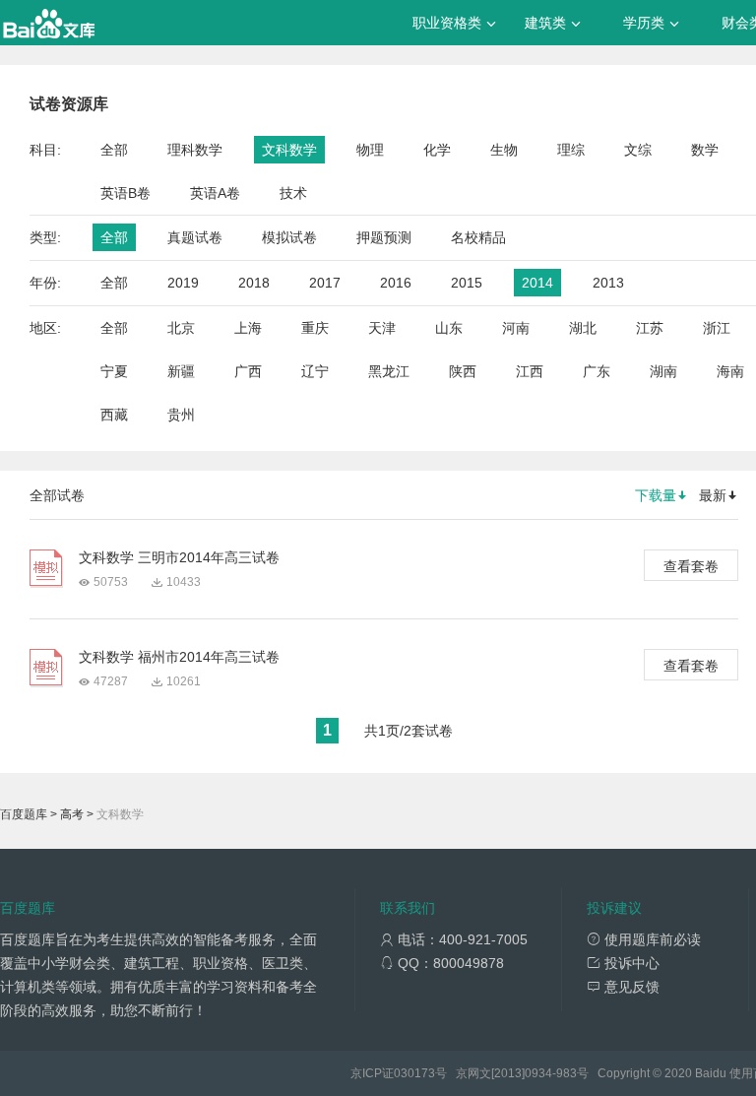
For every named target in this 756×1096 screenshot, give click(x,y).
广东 (596, 371)
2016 (395, 282)
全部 (114, 150)
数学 (705, 150)
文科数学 (289, 150)
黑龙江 (389, 371)
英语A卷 (215, 193)
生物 (504, 150)
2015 (466, 282)
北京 (181, 328)
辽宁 (315, 371)
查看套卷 (691, 566)
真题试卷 (194, 237)
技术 (293, 193)
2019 (183, 282)
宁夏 (114, 371)
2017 (325, 282)
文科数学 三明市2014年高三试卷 (179, 557)
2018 (254, 282)
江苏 (649, 328)
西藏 (114, 414)
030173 (414, 1073)
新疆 (181, 371)
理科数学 (194, 150)
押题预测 (383, 237)
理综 (571, 150)
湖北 (583, 328)
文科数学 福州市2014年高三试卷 (179, 657)
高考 (72, 814)
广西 (248, 371)
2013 (608, 282)
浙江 (716, 328)
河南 (516, 328)
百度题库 (23, 814)
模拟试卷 (289, 237)
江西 (529, 371)
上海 (248, 328)
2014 (537, 282)
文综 (638, 150)
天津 (382, 328)
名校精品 (478, 237)
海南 (730, 371)
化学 (437, 150)
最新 (712, 495)
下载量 (655, 495)
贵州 (181, 414)
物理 (370, 150)
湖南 (663, 371)
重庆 (315, 328)
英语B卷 (125, 193)
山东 (449, 328)
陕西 (462, 371)
